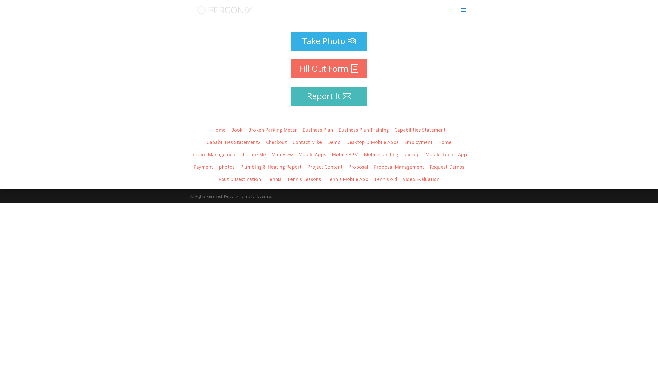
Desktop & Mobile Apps (372, 141)
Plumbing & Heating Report (271, 166)
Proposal (358, 166)
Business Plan (318, 129)
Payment (203, 166)
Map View (282, 153)
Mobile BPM (345, 153)
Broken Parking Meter (272, 129)
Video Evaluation (421, 178)
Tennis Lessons (304, 178)
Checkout (276, 141)
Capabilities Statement (420, 129)
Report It (324, 95)
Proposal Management (399, 166)
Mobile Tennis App (446, 153)
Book (236, 129)
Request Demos (447, 166)
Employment (418, 141)
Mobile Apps (312, 153)
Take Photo (323, 41)
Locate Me (254, 153)
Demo (334, 141)
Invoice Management (214, 153)
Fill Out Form (323, 68)
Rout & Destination (239, 178)
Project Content (325, 166)
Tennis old (385, 178)
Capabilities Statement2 (233, 141)
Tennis (274, 178)
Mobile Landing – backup (392, 153)
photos (227, 166)
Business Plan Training (364, 129)
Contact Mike (307, 141)
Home (218, 129)
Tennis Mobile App (347, 178)
